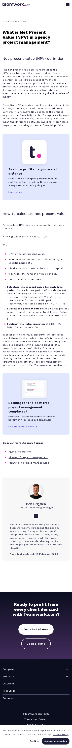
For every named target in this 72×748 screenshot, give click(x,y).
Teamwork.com (43, 365)
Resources (9, 690)
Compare (8, 698)
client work (26, 118)
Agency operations (20, 451)
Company (8, 669)
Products (8, 676)
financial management (23, 355)
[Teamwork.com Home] (16, 4)
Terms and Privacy (36, 719)
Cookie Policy (60, 734)
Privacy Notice (36, 724)
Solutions (9, 683)
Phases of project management (28, 457)
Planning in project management (29, 462)
